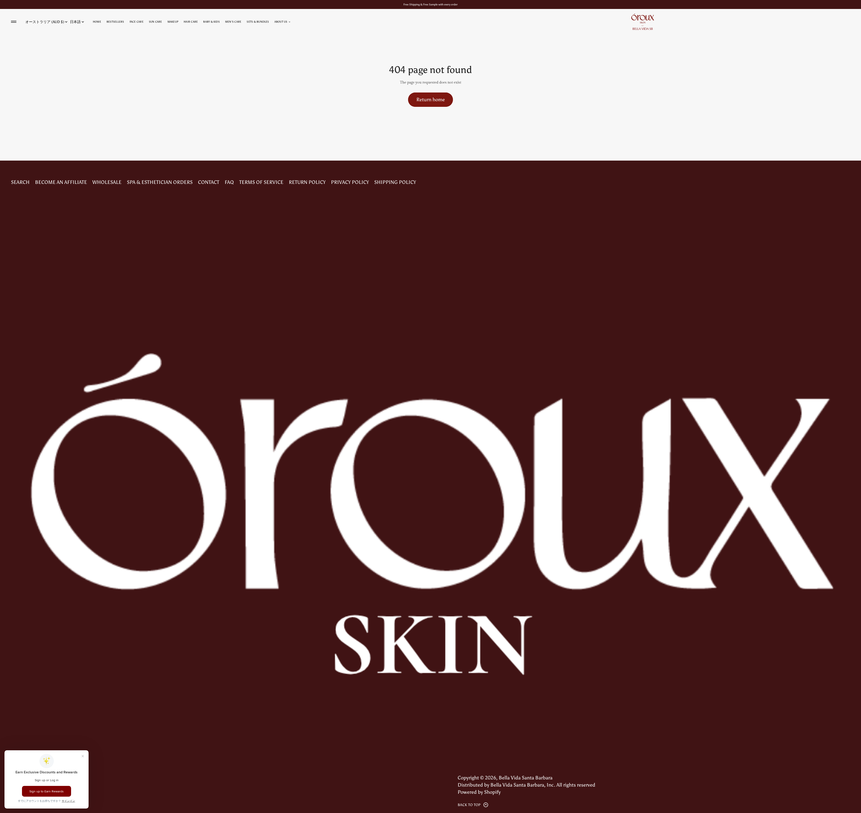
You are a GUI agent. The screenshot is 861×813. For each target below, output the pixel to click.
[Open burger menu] (13, 22)
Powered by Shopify (479, 792)
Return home (430, 100)
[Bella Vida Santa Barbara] (643, 22)
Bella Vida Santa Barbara (525, 778)
